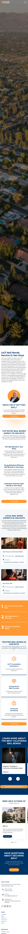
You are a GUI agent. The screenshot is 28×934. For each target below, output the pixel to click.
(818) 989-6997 (19, 556)
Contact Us (4, 919)
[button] (25, 2)
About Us (3, 918)
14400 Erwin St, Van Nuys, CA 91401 (14, 562)
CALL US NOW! (14, 501)
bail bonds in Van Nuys (17, 375)
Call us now (14, 416)
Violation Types (5, 931)
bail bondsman (16, 646)
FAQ (2, 923)
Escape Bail (13, 378)
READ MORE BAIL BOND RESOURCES (14, 786)
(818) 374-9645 (19, 587)
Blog (2, 916)
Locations (3, 914)
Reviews (3, 921)
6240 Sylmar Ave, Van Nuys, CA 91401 (14, 593)
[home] (5, 2)
